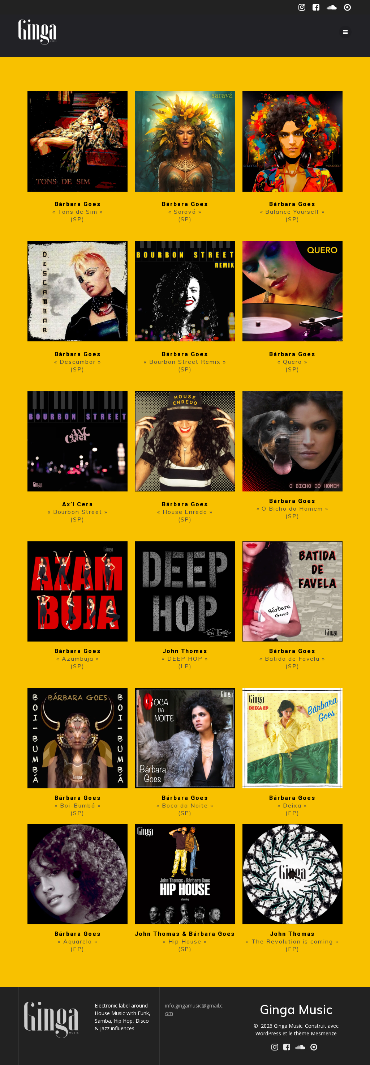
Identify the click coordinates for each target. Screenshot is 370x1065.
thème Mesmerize (315, 1033)
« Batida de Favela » (292, 658)
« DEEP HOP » (185, 658)
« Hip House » (185, 941)
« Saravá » (185, 211)
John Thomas (185, 651)
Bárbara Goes (78, 204)
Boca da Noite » (187, 805)
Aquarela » (80, 941)
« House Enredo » (185, 511)
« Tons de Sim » (77, 211)
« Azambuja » (77, 658)
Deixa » (295, 805)
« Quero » (292, 361)
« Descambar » (77, 361)
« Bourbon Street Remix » (185, 361)
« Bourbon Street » (78, 511)
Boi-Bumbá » (80, 805)
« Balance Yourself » (292, 211)
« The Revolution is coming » (292, 941)
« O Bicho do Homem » (292, 508)
